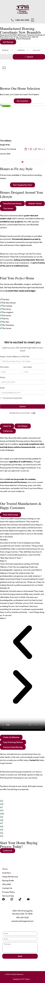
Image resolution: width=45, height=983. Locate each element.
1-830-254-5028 (22, 20)
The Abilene (5, 140)
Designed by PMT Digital (21, 979)
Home (5, 869)
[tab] (12, 203)
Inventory (6, 872)
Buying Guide (8, 880)
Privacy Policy (8, 892)
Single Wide (5, 145)
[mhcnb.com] (22, 9)
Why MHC (6, 884)
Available (6, 106)
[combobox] (7, 50)
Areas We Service (10, 876)
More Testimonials (10, 515)
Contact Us (7, 888)
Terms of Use (8, 896)
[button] (32, 20)
